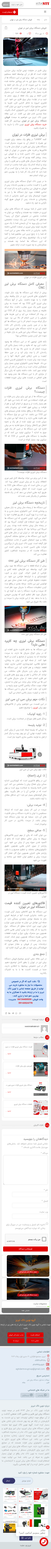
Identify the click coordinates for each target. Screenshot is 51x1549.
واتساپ (40, 1395)
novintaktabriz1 (32, 1026)
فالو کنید (27, 1538)
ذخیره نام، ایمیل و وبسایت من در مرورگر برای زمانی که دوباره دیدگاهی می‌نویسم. (25, 1226)
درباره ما (16, 1340)
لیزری (35, 707)
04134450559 (24, 999)
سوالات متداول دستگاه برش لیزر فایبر (38, 1381)
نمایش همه (26, 1310)
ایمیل (45, 1201)
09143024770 (26, 1003)
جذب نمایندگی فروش (16, 1335)
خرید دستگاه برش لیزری (35, 124)
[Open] (10, 1495)
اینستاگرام (25, 1395)
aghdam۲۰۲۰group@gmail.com (30, 1369)
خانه (45, 19)
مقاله (38, 19)
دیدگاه (44, 1153)
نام (46, 1190)
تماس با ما (35, 1340)
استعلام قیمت (7, 12)
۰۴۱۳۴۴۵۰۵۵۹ (39, 1365)
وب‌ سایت (43, 1212)
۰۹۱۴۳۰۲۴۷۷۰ (40, 1360)
